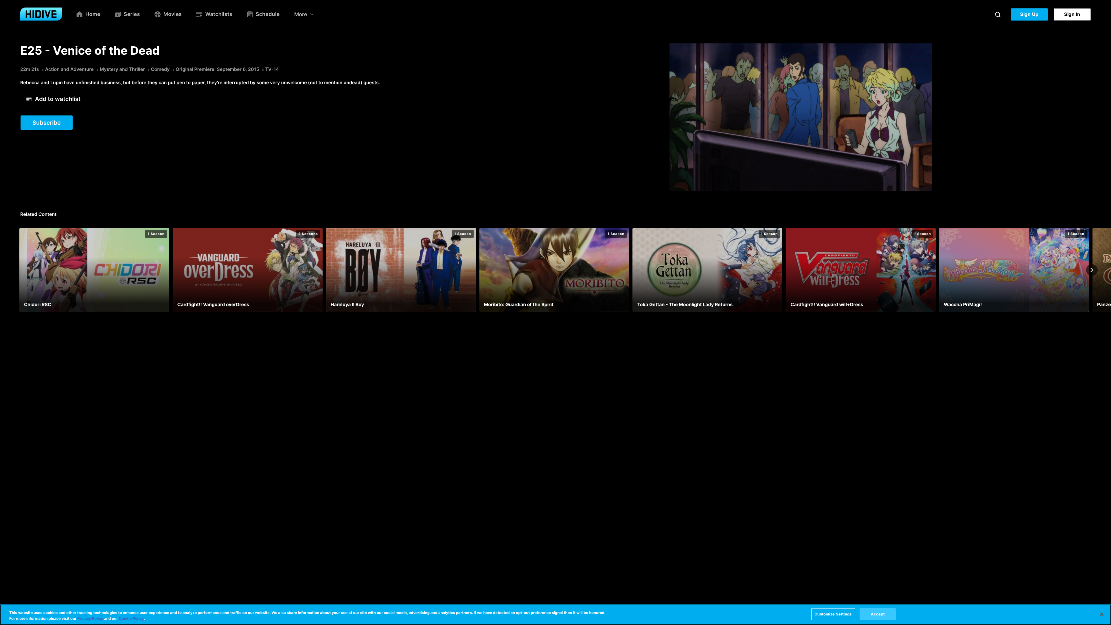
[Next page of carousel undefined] (1092, 270)
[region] (555, 614)
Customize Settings (832, 614)
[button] (53, 99)
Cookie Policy (131, 618)
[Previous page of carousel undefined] (19, 270)
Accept (878, 614)
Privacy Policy (90, 618)
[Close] (1101, 614)
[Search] (998, 14)
